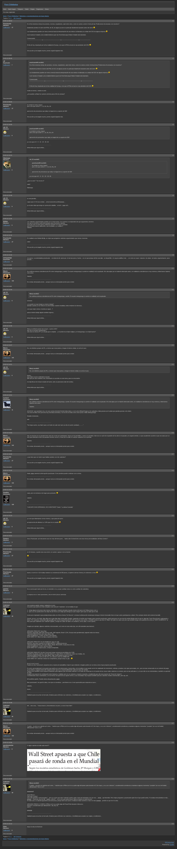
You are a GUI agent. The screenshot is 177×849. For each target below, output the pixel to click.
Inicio (4, 9)
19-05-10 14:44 (7, 289)
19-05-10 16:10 (7, 586)
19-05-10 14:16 (7, 255)
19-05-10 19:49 (7, 702)
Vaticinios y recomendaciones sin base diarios (34, 16)
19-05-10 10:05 (7, 124)
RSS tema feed (169, 842)
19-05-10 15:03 (7, 470)
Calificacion (6, 27)
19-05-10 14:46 (7, 326)
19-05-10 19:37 (7, 602)
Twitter (27, 9)
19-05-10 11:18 (7, 235)
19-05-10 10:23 (7, 155)
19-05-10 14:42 (7, 268)
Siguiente (18, 18)
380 (14, 18)
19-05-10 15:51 (7, 535)
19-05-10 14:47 (7, 345)
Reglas (32, 9)
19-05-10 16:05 (7, 569)
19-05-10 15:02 (7, 454)
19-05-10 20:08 (7, 779)
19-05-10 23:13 (7, 823)
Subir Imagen (12, 9)
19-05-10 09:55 (7, 102)
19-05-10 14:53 (7, 432)
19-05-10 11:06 (7, 218)
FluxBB (172, 844)
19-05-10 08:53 (7, 21)
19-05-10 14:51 (7, 364)
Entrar (47, 9)
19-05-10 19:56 (7, 742)
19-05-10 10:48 (7, 195)
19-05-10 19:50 (7, 723)
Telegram (20, 9)
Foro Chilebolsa (11, 4)
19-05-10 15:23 (7, 515)
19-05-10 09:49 (7, 58)
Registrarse (39, 9)
